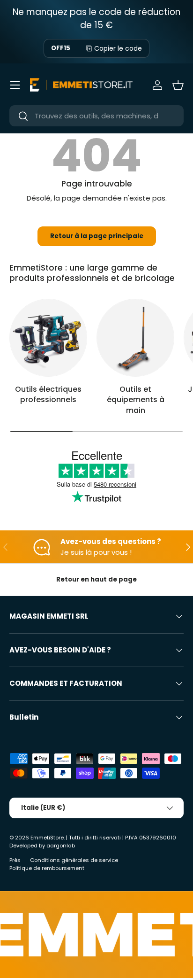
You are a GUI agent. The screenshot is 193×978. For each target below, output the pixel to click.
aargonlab (60, 845)
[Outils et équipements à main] (135, 337)
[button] (178, 85)
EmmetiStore (47, 837)
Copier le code (118, 48)
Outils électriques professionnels (48, 394)
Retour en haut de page (96, 579)
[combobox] (96, 115)
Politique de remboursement (46, 868)
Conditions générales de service (74, 860)
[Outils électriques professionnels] (48, 337)
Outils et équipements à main (135, 400)
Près (15, 860)
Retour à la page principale (96, 236)
